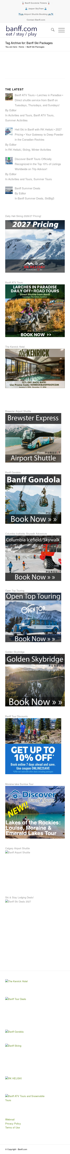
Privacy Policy (13, 1123)
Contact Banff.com (36, 19)
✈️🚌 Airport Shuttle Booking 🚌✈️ (35, 14)
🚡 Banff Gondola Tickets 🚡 (36, 2)
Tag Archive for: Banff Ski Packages (29, 43)
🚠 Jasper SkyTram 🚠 (36, 8)
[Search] (51, 30)
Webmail (10, 1119)
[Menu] (60, 30)
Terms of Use (12, 1127)
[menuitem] (36, 3)
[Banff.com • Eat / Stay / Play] (29, 30)
